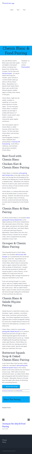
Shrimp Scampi (7, 73)
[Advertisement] (16, 29)
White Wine (19, 390)
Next (28, 67)
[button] (29, 10)
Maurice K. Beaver (7, 390)
